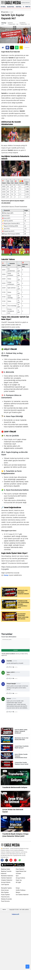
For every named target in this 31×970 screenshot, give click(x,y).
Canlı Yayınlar (5, 884)
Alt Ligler (18, 882)
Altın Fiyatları (5, 892)
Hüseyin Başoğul (11, 683)
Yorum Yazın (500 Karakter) (8, 636)
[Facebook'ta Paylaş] (7, 47)
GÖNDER (15, 650)
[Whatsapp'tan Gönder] (17, 47)
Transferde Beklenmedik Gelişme (14, 787)
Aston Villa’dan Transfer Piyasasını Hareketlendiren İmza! (21, 756)
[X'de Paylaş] (12, 47)
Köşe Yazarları (20, 869)
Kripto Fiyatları (5, 894)
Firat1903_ (9, 661)
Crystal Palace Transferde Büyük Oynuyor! (21, 746)
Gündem (18, 873)
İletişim (18, 892)
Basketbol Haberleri (7, 876)
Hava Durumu (5, 897)
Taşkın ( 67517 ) (11, 672)
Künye (18, 888)
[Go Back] (27, 967)
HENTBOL (18, 6)
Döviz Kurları (5, 890)
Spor (17, 876)
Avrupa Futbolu (5, 882)
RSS (5, 909)
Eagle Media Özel (21, 871)
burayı (6, 575)
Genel (11, 12)
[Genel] (15, 777)
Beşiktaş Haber (5, 869)
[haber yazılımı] (15, 914)
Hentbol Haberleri (6, 878)
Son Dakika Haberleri (22, 894)
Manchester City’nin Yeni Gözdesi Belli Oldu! (21, 738)
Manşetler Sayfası (6, 888)
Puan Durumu (5, 901)
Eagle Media (5, 12)
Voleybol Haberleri (6, 880)
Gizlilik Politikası (20, 890)
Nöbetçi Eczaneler (6, 899)
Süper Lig (18, 880)
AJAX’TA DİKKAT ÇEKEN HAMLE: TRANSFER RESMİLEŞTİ (21, 731)
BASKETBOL (10, 6)
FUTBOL (3, 6)
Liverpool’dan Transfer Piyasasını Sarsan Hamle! (21, 763)
